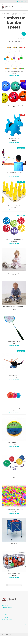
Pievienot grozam (14, 75)
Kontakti (4, 615)
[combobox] (17, 41)
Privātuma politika (7, 619)
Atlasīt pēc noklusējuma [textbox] (15, 41)
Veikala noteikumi (7, 607)
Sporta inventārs (7, 13)
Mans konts (5, 605)
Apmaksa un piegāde (9, 610)
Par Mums (5, 617)
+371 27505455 (21, 1)
